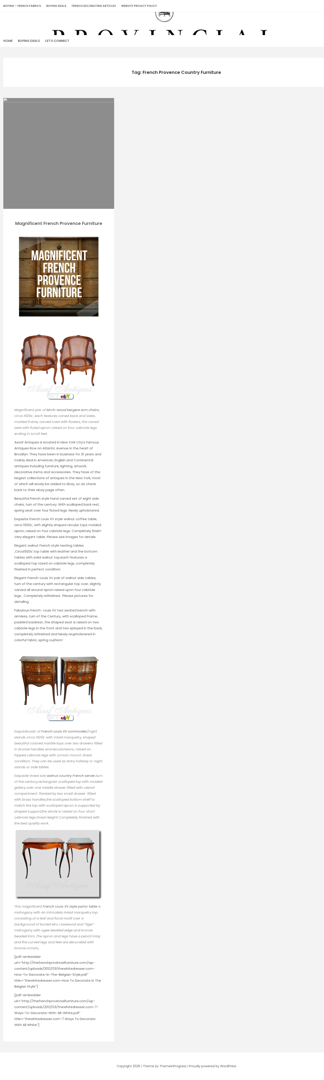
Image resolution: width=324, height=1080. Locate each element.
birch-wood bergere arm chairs (73, 409)
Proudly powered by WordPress (212, 1066)
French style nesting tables (61, 545)
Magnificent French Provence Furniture (58, 223)
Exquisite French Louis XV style (39, 519)
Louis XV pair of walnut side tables (68, 578)
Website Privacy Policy (139, 6)
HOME (8, 41)
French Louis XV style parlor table (70, 906)
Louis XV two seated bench (66, 610)
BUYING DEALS (56, 6)
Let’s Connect (57, 41)
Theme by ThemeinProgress (164, 1066)
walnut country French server (71, 775)
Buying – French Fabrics (22, 6)
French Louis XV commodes (64, 731)
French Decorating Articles (94, 6)
